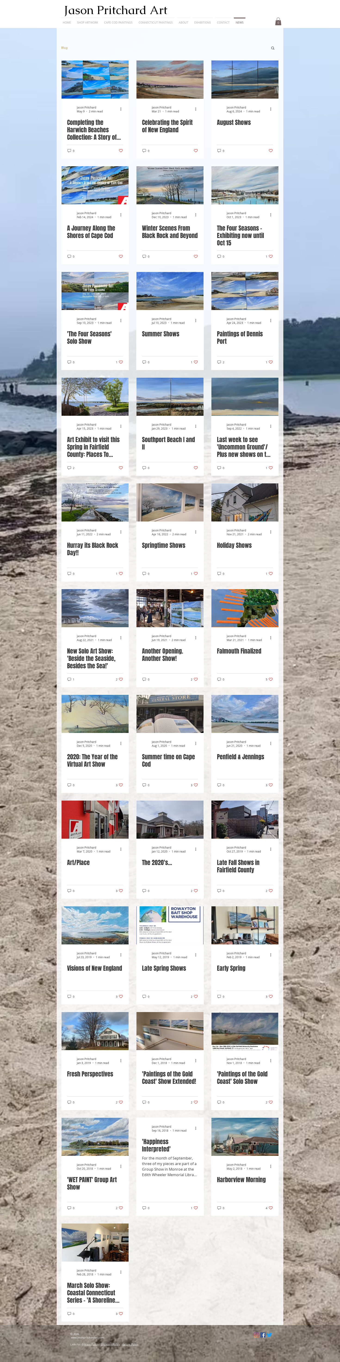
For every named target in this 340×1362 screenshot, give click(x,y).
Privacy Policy (90, 1344)
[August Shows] (244, 79)
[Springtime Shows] (170, 502)
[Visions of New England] (95, 925)
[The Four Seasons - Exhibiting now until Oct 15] (244, 185)
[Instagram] (256, 1335)
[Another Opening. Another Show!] (170, 608)
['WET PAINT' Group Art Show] (95, 1137)
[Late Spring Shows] (170, 925)
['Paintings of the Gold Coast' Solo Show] (244, 1031)
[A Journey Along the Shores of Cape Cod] (95, 185)
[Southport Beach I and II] (170, 397)
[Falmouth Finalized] (244, 608)
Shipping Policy (110, 1344)
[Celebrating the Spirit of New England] (170, 79)
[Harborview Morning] (244, 1137)
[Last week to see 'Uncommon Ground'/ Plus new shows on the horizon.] (244, 397)
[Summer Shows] (170, 291)
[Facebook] (263, 1335)
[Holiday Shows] (244, 502)
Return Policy (130, 1344)
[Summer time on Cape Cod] (170, 714)
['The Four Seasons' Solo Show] (95, 291)
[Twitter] (269, 1335)
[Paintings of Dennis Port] (244, 291)
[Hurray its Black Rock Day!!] (95, 502)
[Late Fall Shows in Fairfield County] (244, 820)
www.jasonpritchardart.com (87, 1337)
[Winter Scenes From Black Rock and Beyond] (170, 185)
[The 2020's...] (170, 820)
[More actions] (122, 109)
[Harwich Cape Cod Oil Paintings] (95, 79)
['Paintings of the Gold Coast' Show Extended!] (170, 1031)
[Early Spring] (244, 925)
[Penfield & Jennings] (244, 714)
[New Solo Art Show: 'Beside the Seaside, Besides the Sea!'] (95, 608)
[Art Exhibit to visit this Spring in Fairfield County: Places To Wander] (95, 397)
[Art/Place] (95, 820)
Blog (64, 47)
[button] (87, 20)
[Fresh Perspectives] (95, 1031)
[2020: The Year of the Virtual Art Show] (95, 714)
